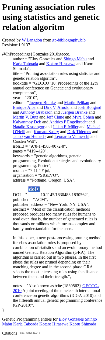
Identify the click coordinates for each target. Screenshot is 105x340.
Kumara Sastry (46, 131)
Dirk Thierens (79, 131)
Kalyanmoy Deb (27, 122)
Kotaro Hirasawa (60, 63)
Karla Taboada (25, 63)
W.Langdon (32, 40)
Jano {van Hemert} (29, 136)
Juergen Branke (42, 102)
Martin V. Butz (25, 117)
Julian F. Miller (65, 126)
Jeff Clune (55, 117)
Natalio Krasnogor (28, 126)
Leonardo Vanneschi (71, 136)
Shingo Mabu (75, 59)
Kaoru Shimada (82, 324)
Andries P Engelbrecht (68, 122)
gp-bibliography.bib (69, 40)
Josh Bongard (89, 107)
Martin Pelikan (76, 102)
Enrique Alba (24, 107)
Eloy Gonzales (71, 319)
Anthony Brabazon (36, 112)
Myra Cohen (83, 117)
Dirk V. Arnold (56, 107)
